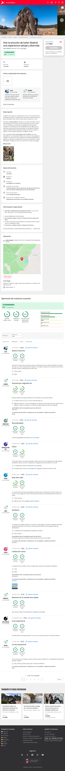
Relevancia (15, 341)
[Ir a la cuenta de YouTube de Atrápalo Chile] (43, 755)
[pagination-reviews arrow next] (42, 679)
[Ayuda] (59, 2)
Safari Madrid (9, 240)
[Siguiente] (62, 20)
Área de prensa (26, 734)
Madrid (15, 37)
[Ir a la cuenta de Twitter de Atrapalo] (27, 755)
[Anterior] (3, 20)
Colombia (5, 733)
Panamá (5, 743)
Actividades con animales (36, 37)
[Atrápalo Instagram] (38, 755)
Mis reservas (48, 732)
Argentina (5, 731)
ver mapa (23, 48)
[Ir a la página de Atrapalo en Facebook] (32, 755)
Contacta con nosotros (50, 736)
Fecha (21, 341)
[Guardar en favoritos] (62, 7)
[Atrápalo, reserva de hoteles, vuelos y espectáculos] (3, 2)
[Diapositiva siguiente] (63, 706)
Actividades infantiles (23, 37)
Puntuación (29, 341)
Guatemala (6, 739)
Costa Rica (5, 735)
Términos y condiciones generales (31, 736)
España (10, 37)
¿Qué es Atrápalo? (27, 732)
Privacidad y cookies (28, 740)
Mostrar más (6, 143)
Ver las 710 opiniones (8, 104)
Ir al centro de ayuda (49, 734)
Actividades (3, 37)
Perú (4, 745)
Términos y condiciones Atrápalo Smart (32, 738)
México (5, 741)
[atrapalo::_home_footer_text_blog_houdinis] (22, 755)
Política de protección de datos (30, 742)
